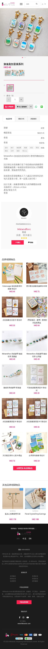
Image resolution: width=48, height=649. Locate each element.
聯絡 (31, 242)
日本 (12, 151)
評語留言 (34, 119)
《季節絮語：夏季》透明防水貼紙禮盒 (36, 321)
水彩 (31, 148)
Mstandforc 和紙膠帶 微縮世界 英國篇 (12, 355)
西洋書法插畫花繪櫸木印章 (36, 286)
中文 (24, 538)
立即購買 (10, 107)
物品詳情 (9, 119)
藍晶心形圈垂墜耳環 (12, 514)
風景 (18, 151)
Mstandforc (24, 229)
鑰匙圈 (19, 148)
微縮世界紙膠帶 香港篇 (12, 388)
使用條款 (13, 576)
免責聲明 (13, 581)
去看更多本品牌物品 (24, 468)
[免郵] (12, 498)
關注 (19, 242)
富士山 (25, 151)
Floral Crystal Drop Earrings (35, 514)
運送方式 (21, 119)
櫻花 (6, 151)
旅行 (12, 148)
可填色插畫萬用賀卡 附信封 (36, 389)
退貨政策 (35, 578)
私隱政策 (35, 576)
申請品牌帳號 (24, 602)
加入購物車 (23, 107)
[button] (43, 505)
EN (30, 538)
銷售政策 (13, 578)
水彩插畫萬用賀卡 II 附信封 (36, 422)
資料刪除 (35, 581)
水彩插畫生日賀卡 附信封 (12, 320)
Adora (14, 511)
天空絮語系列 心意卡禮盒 (12, 455)
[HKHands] (8, 4)
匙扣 (6, 148)
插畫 (25, 148)
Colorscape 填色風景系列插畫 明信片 (12, 287)
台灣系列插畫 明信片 (37, 455)
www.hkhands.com (24, 623)
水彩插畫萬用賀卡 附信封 (12, 422)
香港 (37, 148)
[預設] (10, 87)
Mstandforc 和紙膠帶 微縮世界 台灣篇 (37, 355)
